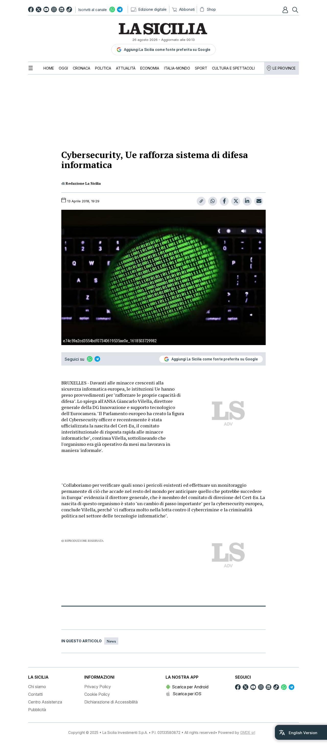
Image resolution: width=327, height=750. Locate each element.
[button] (286, 10)
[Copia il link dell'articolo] (201, 201)
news (111, 641)
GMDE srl (247, 732)
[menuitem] (49, 68)
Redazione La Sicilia (83, 183)
